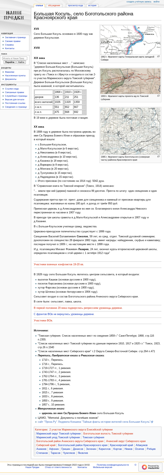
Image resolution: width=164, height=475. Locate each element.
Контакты (9, 48)
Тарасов (55, 453)
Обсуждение (54, 5)
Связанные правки (14, 92)
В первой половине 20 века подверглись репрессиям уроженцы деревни (78, 308)
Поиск (4, 54)
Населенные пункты (15, 75)
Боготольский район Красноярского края (82, 445)
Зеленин (91, 449)
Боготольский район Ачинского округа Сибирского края (69, 441)
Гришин (65, 449)
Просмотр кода (75, 5)
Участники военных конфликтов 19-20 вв (58, 264)
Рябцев (151, 449)
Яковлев (83, 453)
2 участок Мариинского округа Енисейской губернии (81, 429)
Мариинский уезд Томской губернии (58, 437)
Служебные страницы (16, 96)
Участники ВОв (43, 320)
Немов (128, 449)
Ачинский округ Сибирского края (126, 441)
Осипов (139, 449)
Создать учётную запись (139, 1)
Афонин (54, 449)
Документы (10, 79)
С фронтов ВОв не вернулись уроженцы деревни (64, 314)
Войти (156, 1)
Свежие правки (12, 41)
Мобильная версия (102, 467)
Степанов (42, 453)
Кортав (117, 449)
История (92, 5)
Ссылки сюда (12, 88)
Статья (39, 5)
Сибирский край (45, 445)
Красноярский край (121, 445)
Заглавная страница (15, 37)
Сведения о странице (16, 107)
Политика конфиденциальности (113, 465)
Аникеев (41, 449)
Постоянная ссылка (15, 103)
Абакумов (142, 445)
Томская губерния (93, 437)
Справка (9, 45)
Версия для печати (14, 99)
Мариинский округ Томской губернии (58, 433)
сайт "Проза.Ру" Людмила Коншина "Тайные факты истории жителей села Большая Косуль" (94, 421)
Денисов (78, 449)
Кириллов (105, 449)
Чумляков (69, 453)
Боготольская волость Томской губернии (108, 433)
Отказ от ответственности (58, 467)
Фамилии (9, 72)
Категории (41, 429)
